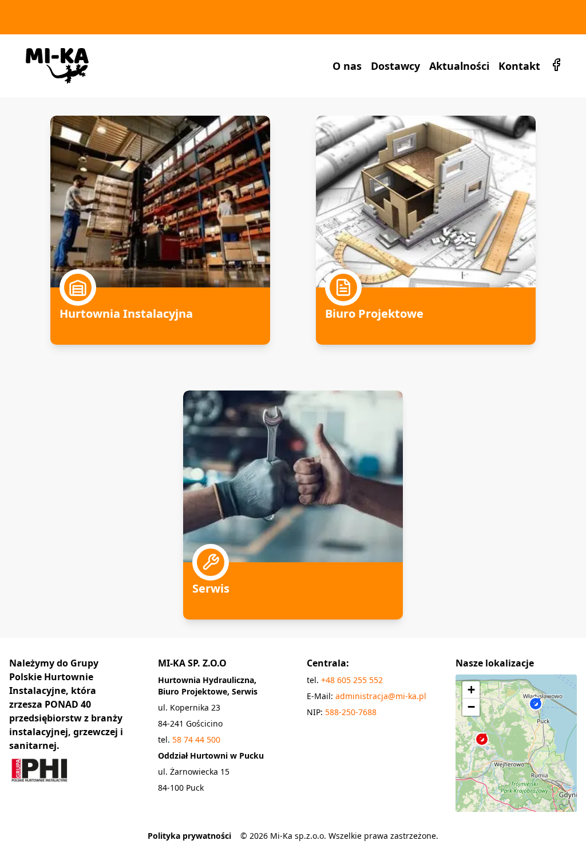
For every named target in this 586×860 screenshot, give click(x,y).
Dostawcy (395, 66)
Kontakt (519, 66)
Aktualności (459, 66)
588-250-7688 (351, 712)
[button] (489, 749)
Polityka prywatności (189, 835)
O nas (347, 66)
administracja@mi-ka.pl (380, 696)
